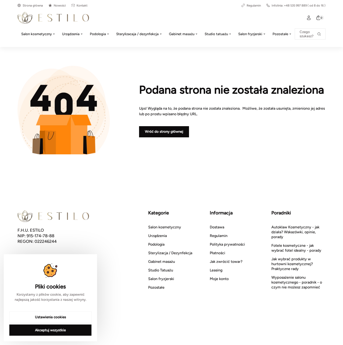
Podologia (156, 244)
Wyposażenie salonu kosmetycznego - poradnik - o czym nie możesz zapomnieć (296, 282)
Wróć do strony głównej (164, 131)
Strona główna (33, 5)
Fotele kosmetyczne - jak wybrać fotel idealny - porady (296, 248)
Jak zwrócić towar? (226, 261)
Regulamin (254, 5)
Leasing (216, 270)
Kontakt (82, 5)
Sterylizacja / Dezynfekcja (170, 253)
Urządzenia (157, 235)
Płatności (217, 253)
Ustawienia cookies (50, 317)
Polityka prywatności (227, 244)
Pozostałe (156, 287)
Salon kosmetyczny (164, 227)
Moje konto (219, 279)
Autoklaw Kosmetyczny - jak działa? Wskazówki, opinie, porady (295, 232)
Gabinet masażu (161, 261)
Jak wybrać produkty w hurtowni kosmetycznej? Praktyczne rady (292, 264)
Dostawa (217, 227)
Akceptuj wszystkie (50, 330)
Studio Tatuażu (160, 270)
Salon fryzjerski (161, 279)
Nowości (60, 5)
